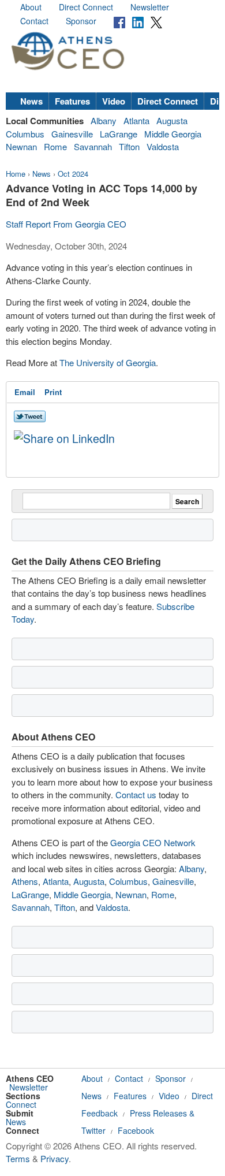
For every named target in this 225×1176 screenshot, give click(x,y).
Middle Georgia (172, 134)
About (31, 7)
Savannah (93, 146)
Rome (55, 146)
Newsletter (149, 7)
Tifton (129, 146)
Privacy (54, 1158)
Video (113, 101)
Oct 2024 (73, 173)
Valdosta (163, 146)
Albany (104, 120)
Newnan (21, 146)
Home (15, 173)
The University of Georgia (107, 362)
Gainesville (72, 134)
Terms (18, 1158)
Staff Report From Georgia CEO (66, 224)
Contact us (135, 794)
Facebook (136, 1130)
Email (24, 391)
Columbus (25, 134)
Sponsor (81, 21)
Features (72, 101)
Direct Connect (86, 7)
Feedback (99, 1113)
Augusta (171, 120)
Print (53, 391)
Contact (34, 21)
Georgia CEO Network (153, 842)
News (31, 101)
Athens (25, 881)
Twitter (93, 1130)
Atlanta (136, 120)
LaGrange (118, 134)
